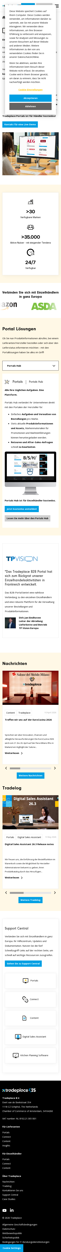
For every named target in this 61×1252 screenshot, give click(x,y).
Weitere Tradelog (30, 899)
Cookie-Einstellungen (30, 89)
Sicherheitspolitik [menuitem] (10, 1237)
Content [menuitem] (6, 1141)
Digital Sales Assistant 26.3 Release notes (29, 844)
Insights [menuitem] (6, 1145)
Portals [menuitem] (6, 1132)
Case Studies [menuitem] (8, 1199)
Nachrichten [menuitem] (8, 1181)
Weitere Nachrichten (30, 775)
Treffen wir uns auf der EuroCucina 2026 (28, 719)
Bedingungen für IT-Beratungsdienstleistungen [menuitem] (25, 1241)
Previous (7, 767)
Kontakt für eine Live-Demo (20, 124)
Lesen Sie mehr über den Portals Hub (27, 518)
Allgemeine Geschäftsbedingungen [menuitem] (19, 1224)
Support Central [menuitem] (10, 1194)
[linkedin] (12, 1210)
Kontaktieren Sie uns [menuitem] (12, 1190)
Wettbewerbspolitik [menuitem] (12, 1233)
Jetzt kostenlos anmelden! (22, 508)
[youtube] (4, 1210)
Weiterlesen (12, 753)
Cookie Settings (12, 1248)
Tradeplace (24, 712)
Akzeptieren (31, 98)
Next (54, 767)
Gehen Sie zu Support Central (23, 963)
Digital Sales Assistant (29, 837)
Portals (10, 837)
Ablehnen (30, 106)
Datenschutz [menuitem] (8, 1228)
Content (10, 712)
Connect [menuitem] (6, 1136)
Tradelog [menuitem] (7, 1186)
